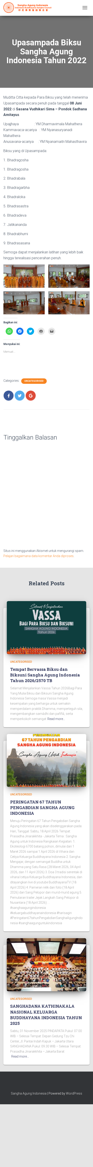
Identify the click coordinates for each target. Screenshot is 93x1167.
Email (54, 1083)
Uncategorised (34, 381)
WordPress (74, 1093)
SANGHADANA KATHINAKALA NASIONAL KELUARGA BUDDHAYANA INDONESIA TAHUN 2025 (46, 1014)
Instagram (46, 1083)
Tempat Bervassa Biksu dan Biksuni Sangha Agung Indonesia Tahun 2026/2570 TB (45, 675)
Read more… (56, 719)
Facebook (38, 1083)
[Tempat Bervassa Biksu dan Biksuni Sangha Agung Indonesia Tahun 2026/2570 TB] (46, 627)
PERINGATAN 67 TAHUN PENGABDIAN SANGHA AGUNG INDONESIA (42, 807)
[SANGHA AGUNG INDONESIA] (28, 7)
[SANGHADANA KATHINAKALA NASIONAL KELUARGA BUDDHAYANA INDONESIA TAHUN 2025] (46, 964)
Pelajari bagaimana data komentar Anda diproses (38, 556)
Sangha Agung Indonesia (28, 1093)
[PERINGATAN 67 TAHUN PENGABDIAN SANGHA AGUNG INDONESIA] (46, 760)
